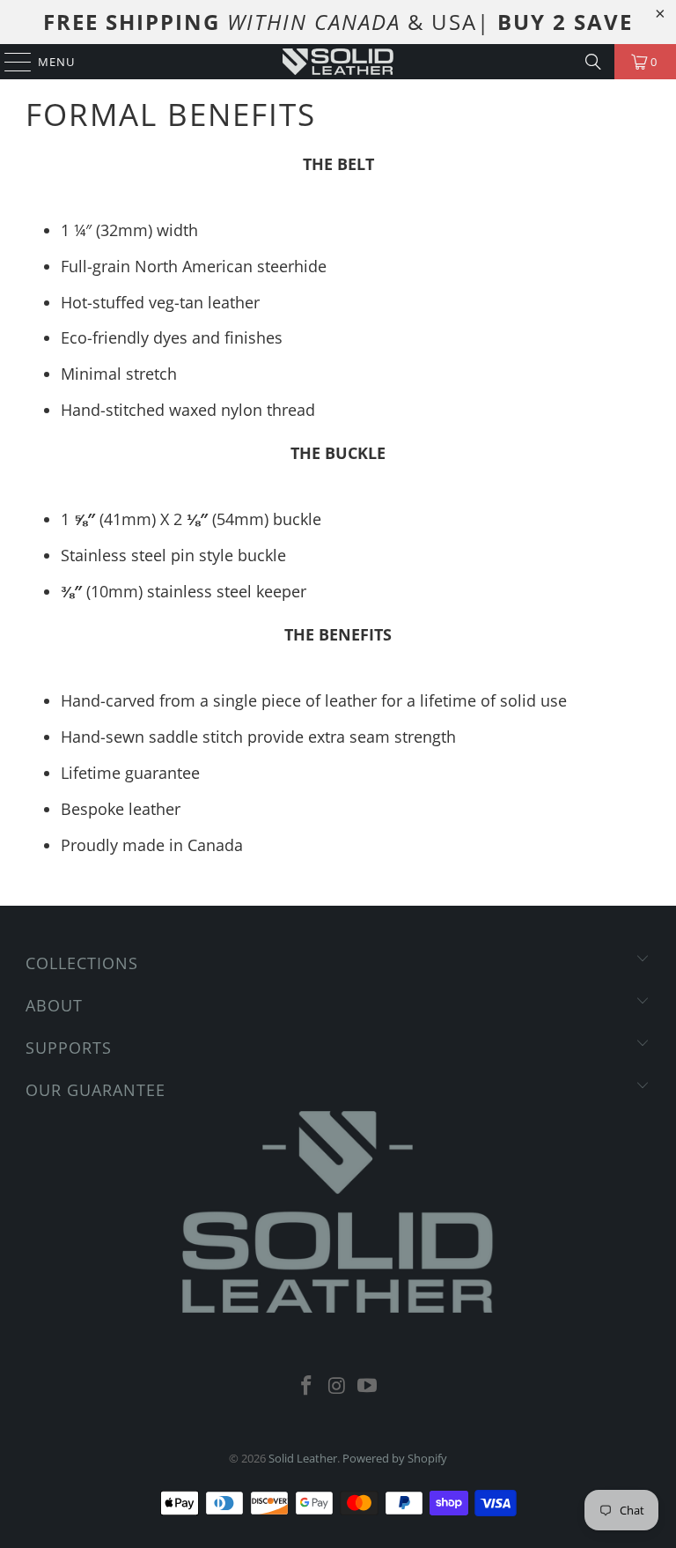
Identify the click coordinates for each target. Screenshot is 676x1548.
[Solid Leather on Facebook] (306, 1386)
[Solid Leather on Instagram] (337, 1386)
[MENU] (9, 61)
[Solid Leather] (338, 61)
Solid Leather (302, 1458)
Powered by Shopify (394, 1458)
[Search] (593, 61)
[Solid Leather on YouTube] (368, 1386)
